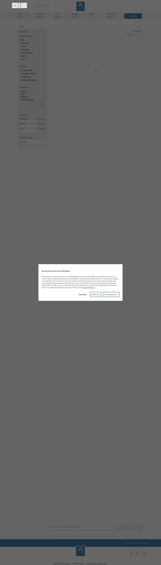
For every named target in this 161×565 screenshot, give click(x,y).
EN (15, 5)
